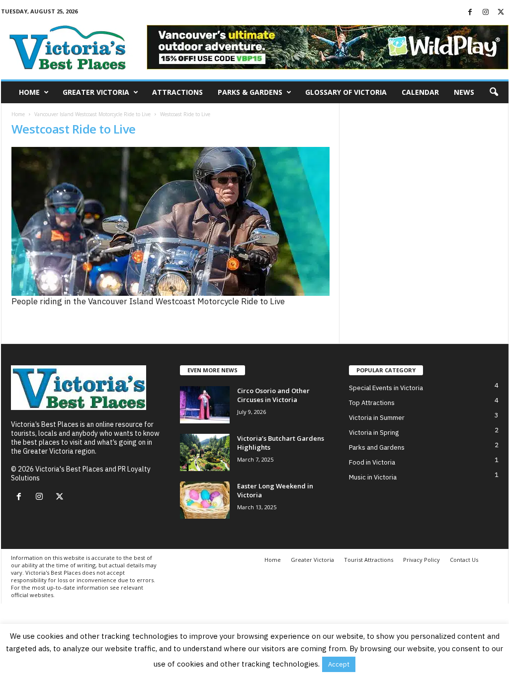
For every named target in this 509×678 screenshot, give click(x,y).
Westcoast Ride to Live (73, 129)
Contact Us (464, 559)
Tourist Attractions (368, 559)
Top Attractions (372, 403)
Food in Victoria (372, 462)
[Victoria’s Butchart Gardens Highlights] (205, 452)
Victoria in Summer (377, 417)
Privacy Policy (421, 559)
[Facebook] (470, 12)
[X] (501, 12)
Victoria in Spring (374, 432)
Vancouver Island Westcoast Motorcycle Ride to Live (92, 114)
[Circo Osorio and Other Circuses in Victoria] (205, 404)
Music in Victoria (373, 477)
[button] (494, 92)
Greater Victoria (96, 92)
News (464, 92)
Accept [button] (338, 664)
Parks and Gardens (377, 447)
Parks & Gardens (250, 92)
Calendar (420, 92)
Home (29, 92)
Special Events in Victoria (386, 388)
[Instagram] (486, 12)
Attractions (177, 92)
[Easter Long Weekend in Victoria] (205, 500)
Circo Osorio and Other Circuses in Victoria (273, 395)
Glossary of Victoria (346, 92)
